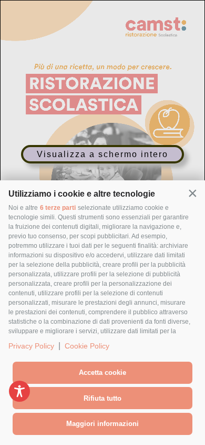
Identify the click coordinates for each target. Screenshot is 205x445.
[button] (192, 193)
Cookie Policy (87, 346)
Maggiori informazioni (102, 424)
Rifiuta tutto (102, 398)
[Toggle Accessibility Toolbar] (19, 391)
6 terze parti (58, 207)
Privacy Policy (31, 346)
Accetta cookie (102, 372)
